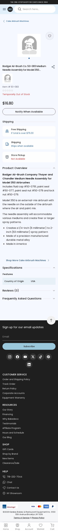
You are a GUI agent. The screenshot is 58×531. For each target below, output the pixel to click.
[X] (33, 356)
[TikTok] (40, 356)
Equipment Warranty (13, 397)
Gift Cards (7, 449)
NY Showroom (14, 493)
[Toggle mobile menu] (4, 9)
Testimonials (9, 423)
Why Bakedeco (10, 418)
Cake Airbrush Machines (17, 21)
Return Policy (9, 388)
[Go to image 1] (29, 58)
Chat (9, 482)
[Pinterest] (48, 356)
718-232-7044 (14, 476)
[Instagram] (9, 356)
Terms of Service (22, 517)
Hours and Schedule (13, 432)
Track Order (8, 383)
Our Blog (7, 437)
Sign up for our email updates (23, 327)
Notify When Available (29, 111)
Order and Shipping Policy (16, 379)
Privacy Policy (38, 517)
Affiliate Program (11, 428)
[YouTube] (25, 356)
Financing (7, 414)
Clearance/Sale (10, 463)
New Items (8, 458)
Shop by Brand (10, 453)
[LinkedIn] (29, 364)
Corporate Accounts (13, 393)
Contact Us (13, 487)
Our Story (7, 409)
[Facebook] (17, 356)
